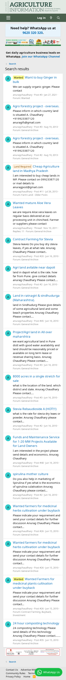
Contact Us (12, 669)
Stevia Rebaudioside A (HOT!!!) (34, 409)
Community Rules (15, 673)
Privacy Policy (13, 676)
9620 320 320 (33, 32)
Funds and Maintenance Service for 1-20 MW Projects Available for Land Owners (36, 441)
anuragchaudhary (22, 94)
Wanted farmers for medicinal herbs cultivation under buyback (36, 508)
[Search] (58, 17)
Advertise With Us (30, 669)
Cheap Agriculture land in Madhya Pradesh (36, 168)
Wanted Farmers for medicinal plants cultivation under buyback (33, 583)
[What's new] (51, 17)
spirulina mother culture (30, 474)
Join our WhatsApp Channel (41, 56)
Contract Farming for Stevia (33, 239)
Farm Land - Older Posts (34, 194)
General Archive (29, 130)
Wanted (25, 98)
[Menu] (8, 17)
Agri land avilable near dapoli (34, 267)
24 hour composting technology (36, 623)
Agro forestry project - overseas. (36, 106)
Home (26, 676)
